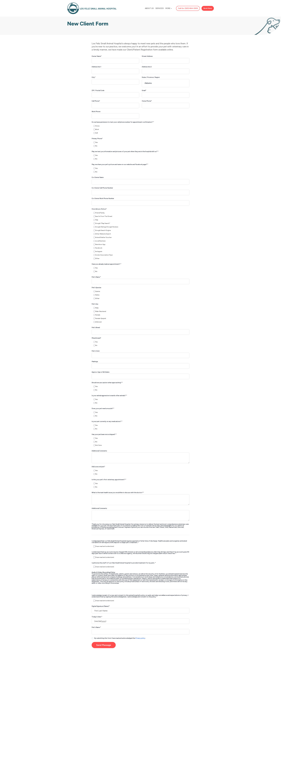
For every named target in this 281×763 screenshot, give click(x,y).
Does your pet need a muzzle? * (103, 408)
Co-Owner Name (98, 177)
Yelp (96, 220)
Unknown (98, 322)
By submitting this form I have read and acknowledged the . (120, 638)
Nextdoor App (100, 244)
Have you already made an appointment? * (106, 264)
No (96, 146)
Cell (96, 133)
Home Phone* (147, 101)
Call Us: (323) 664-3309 (188, 8)
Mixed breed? (96, 338)
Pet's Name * (96, 277)
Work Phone (96, 111)
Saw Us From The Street (103, 216)
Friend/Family (100, 213)
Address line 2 (147, 67)
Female (97, 315)
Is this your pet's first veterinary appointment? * (109, 479)
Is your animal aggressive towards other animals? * (109, 395)
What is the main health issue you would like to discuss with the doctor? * (118, 492)
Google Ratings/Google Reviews (106, 227)
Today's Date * (97, 617)
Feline (97, 295)
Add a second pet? (98, 466)
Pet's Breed (96, 327)
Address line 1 (96, 67)
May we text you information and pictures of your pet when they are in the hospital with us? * (125, 151)
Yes (96, 142)
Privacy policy (140, 638)
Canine (97, 291)
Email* (144, 90)
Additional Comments (99, 451)
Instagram (98, 251)
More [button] (167, 8)
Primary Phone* (97, 138)
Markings (95, 361)
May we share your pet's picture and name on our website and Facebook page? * (120, 164)
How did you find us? (99, 209)
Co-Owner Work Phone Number (103, 198)
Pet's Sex (95, 304)
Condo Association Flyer (104, 255)
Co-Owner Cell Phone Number (102, 188)
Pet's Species (96, 287)
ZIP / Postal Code (98, 90)
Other (97, 258)
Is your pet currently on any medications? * (107, 421)
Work (97, 129)
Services (159, 8)
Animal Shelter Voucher (103, 237)
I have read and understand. (104, 546)
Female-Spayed (100, 318)
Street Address (147, 56)
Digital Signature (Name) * (101, 606)
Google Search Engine (103, 230)
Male (96, 308)
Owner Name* (97, 56)
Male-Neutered (100, 311)
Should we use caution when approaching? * (107, 382)
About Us (149, 8)
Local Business (100, 241)
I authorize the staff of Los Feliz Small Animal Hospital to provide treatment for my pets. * (124, 563)
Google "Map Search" (102, 223)
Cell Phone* (96, 101)
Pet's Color (96, 351)
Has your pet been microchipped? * (104, 434)
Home (97, 126)
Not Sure (98, 445)
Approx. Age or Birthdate (100, 372)
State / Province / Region (151, 77)
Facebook (98, 248)
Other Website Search (103, 234)
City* (93, 77)
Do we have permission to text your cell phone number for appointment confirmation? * (123, 122)
